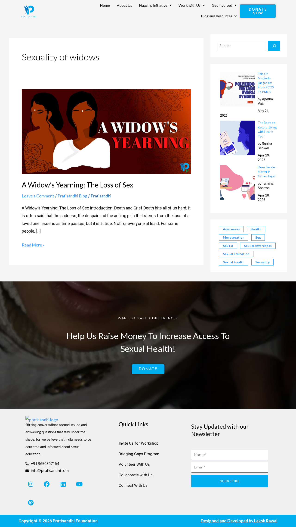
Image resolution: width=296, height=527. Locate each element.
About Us (124, 5)
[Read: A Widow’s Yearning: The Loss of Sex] (106, 131)
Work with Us (189, 5)
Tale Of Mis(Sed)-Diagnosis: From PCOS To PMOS (266, 83)
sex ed (228, 246)
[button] (155, 5)
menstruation (233, 237)
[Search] (274, 46)
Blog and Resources (216, 16)
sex (258, 237)
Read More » (33, 244)
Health (256, 229)
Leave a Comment (38, 195)
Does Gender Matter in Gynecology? (267, 171)
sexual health (233, 262)
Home (105, 5)
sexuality (262, 262)
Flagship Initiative (153, 5)
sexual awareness (258, 246)
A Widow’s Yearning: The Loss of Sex (77, 185)
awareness (231, 229)
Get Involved (222, 5)
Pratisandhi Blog (72, 195)
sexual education (236, 254)
